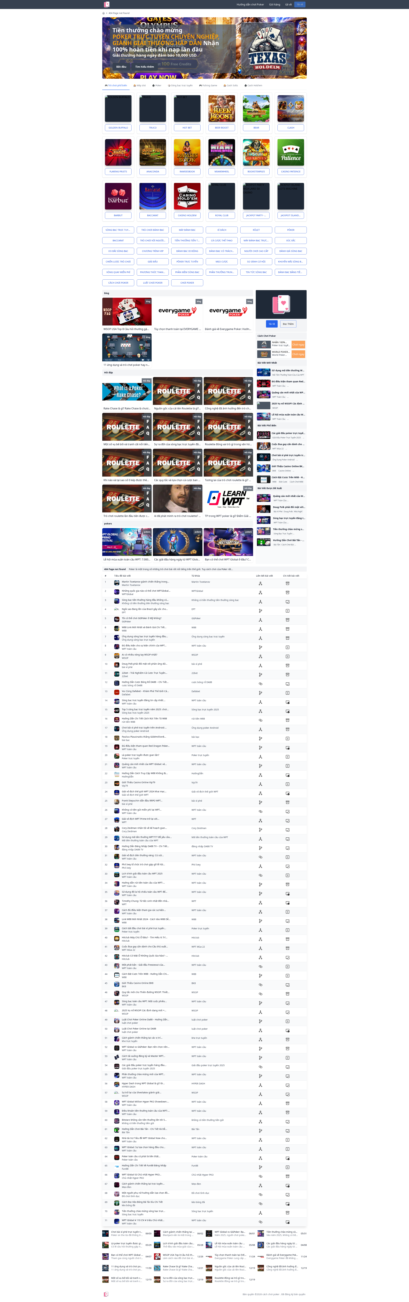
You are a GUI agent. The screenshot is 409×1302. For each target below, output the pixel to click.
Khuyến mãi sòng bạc (291, 261)
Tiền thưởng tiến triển (189, 240)
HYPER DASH (128, 1086)
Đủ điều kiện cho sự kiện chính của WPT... (144, 645)
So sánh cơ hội (256, 261)
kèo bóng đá (128, 1205)
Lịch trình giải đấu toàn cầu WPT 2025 (142, 873)
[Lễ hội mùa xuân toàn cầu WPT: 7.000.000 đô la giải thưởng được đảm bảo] (263, 416)
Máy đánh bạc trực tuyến (258, 240)
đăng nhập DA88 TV (132, 849)
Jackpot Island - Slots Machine (292, 215)
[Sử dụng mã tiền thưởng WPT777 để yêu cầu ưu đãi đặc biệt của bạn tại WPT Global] (263, 372)
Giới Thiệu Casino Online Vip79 (138, 782)
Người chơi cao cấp (256, 251)
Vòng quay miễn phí (118, 272)
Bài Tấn (277, 544)
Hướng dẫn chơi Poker (250, 4)
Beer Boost (222, 127)
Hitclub (126, 940)
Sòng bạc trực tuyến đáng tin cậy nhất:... (144, 700)
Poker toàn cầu (130, 1159)
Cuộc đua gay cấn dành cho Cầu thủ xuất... (145, 946)
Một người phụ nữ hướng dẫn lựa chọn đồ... (145, 1192)
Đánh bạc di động (187, 251)
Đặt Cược (283, 482)
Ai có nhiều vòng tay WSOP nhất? (139, 654)
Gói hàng (274, 4)
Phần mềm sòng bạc (187, 272)
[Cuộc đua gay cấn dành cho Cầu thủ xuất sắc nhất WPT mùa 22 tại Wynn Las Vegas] (263, 446)
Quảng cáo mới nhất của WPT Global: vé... (144, 764)
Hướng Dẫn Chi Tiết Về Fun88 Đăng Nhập (144, 1165)
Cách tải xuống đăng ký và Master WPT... (143, 1055)
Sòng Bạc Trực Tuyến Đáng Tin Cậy (303, 522)
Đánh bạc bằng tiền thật (292, 272)
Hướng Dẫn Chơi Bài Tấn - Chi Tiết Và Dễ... (144, 1128)
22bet (125, 676)
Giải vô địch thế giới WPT (135, 794)
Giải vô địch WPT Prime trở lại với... (140, 818)
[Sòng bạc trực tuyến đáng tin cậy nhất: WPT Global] (263, 520)
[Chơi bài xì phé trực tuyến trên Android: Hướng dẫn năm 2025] (263, 457)
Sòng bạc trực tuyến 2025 (135, 712)
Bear (256, 127)
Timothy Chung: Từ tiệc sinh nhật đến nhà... (145, 900)
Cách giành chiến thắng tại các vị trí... (142, 1037)
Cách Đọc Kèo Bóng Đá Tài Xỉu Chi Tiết (142, 1201)
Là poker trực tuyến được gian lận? (140, 754)
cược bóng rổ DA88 (132, 685)
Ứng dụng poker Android (135, 730)
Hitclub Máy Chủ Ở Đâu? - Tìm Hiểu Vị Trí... (144, 937)
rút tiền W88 (128, 721)
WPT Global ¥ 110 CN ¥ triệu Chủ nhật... (143, 1220)
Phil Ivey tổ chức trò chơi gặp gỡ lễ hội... (143, 864)
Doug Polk (288, 511)
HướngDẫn (128, 776)
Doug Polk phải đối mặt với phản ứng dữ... (144, 663)
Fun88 (125, 1168)
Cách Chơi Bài (288, 544)
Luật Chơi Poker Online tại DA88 (139, 1028)
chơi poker (187, 282)
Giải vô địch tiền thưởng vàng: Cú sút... (143, 855)
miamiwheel (222, 171)
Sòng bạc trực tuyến (118, 229)
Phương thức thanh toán (154, 272)
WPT (124, 822)
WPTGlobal (127, 594)
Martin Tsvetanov (131, 585)
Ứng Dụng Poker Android (283, 459)
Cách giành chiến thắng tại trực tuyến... (143, 1183)
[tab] (116, 85)
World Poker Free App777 (279, 356)
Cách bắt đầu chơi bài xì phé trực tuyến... (144, 928)
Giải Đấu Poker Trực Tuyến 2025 (286, 437)
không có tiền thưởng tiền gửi (138, 1123)
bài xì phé (127, 667)
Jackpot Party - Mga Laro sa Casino (258, 215)
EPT (124, 612)
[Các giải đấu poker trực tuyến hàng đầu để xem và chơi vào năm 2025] (263, 435)
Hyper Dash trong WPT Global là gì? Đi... (143, 1083)
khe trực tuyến (129, 1041)
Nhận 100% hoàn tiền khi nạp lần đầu (280, 342)
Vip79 (125, 785)
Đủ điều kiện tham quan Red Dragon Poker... (146, 745)
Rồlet (256, 229)
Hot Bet (187, 127)
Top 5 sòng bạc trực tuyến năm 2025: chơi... (145, 709)
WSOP (275, 408)
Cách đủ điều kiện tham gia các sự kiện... (144, 910)
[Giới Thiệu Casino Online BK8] (263, 468)
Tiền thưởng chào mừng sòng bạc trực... (143, 1211)
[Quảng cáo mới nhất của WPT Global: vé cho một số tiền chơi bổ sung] (263, 394)
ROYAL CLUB (221, 215)
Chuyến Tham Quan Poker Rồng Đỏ (303, 386)
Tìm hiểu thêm (144, 66)
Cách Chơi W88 (296, 482)
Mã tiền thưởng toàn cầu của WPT (140, 840)
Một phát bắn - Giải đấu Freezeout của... (143, 964)
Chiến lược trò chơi (118, 261)
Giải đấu (153, 261)
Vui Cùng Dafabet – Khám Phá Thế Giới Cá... (145, 691)
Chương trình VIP (152, 251)
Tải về (300, 4)
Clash (290, 127)
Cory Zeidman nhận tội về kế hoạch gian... (144, 827)
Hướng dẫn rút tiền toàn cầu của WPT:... (143, 882)
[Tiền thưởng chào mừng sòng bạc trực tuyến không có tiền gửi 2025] (263, 531)
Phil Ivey (126, 867)
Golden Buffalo (118, 127)
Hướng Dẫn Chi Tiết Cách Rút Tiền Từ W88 (144, 718)
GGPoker (126, 621)
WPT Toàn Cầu (278, 386)
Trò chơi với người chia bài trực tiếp (154, 240)
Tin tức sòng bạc (256, 272)
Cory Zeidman (129, 831)
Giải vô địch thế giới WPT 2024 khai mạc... (144, 791)
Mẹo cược (222, 261)
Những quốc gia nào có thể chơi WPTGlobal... (146, 590)
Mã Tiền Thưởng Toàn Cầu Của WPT (288, 375)
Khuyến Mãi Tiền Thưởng (299, 397)
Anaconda (153, 171)
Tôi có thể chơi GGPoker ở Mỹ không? (141, 618)
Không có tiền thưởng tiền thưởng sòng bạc (145, 603)
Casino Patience (291, 171)
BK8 (274, 471)
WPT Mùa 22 (278, 448)
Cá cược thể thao (221, 240)
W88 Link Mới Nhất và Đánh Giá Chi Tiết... (144, 627)
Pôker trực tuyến (187, 261)
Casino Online (284, 471)
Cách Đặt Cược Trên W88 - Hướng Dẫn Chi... (145, 973)
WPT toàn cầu (129, 648)
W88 (274, 482)
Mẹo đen (126, 1187)
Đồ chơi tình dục (131, 1196)
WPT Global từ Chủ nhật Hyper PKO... (141, 1174)
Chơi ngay (298, 344)
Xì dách (221, 229)
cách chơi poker (118, 282)
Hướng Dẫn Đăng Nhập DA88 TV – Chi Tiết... (145, 846)
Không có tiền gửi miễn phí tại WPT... (142, 809)
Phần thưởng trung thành (223, 272)
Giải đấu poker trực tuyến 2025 (138, 1068)
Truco (153, 127)
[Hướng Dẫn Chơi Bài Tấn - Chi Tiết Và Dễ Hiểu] (263, 542)
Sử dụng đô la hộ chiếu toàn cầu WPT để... (144, 891)
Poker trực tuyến (130, 758)
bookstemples (256, 171)
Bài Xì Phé (278, 511)
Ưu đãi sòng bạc (118, 251)
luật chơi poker (152, 282)
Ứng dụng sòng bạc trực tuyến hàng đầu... (145, 636)
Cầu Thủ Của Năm (294, 448)
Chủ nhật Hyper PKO (133, 1177)
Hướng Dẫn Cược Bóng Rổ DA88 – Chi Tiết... (145, 681)
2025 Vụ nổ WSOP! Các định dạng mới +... (144, 1010)
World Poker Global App (280, 351)
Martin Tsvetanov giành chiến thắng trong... (145, 581)
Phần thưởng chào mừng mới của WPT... (143, 1074)
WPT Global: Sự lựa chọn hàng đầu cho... (143, 1147)
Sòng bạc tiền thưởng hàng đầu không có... (145, 599)
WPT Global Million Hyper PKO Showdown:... (145, 1101)
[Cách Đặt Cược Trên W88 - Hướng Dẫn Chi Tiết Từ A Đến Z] (263, 479)
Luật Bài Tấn (300, 544)
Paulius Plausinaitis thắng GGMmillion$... (144, 736)
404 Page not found (119, 13)
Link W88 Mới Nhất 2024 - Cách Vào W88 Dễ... (146, 919)
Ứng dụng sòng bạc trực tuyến (138, 639)
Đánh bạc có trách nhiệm (223, 251)
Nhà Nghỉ (298, 511)
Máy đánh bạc (187, 229)
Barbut (118, 215)
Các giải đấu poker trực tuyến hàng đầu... (144, 1065)
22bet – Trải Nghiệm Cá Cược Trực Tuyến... (144, 672)
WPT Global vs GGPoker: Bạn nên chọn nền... (146, 1046)
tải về (288, 4)
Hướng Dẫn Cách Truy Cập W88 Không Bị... (145, 773)
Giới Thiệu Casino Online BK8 (137, 983)
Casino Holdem (187, 215)
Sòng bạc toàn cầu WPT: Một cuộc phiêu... (144, 1001)
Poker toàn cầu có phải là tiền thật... (141, 1156)
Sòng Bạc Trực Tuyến (283, 533)
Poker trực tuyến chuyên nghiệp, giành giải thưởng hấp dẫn (165, 40)
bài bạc (126, 740)
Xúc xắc (290, 240)
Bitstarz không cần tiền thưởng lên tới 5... (144, 1119)
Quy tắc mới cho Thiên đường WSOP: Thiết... (146, 992)
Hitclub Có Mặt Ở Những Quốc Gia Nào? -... (145, 955)
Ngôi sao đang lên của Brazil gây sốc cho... (145, 609)
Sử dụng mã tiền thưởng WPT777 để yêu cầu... (147, 837)
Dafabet (126, 694)
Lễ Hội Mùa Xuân (295, 419)
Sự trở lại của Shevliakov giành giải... (141, 1092)
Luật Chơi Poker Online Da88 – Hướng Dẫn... (145, 1019)
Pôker (290, 229)
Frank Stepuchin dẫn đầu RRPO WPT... (142, 800)
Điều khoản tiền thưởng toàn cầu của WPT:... (146, 1110)
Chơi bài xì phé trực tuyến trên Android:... (144, 727)
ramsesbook (187, 171)
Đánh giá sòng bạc (290, 251)
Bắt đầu (121, 66)
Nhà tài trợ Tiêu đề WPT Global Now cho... (144, 1138)
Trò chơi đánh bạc (152, 229)
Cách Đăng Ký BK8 (301, 471)
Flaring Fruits (118, 171)
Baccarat (152, 215)
